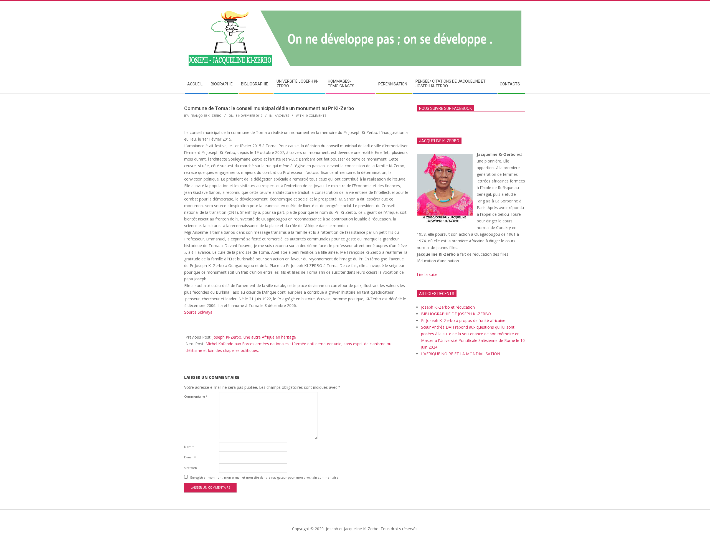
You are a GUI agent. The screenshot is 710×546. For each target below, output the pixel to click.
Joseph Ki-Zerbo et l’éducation (448, 307)
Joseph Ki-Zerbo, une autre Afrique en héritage (254, 337)
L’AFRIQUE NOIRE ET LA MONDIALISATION (460, 353)
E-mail (190, 457)
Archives (282, 115)
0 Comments (316, 115)
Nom (189, 447)
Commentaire (195, 396)
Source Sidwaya (198, 312)
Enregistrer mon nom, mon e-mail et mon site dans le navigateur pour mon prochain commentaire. (264, 477)
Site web (190, 468)
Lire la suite (427, 274)
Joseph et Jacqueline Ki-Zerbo (352, 528)
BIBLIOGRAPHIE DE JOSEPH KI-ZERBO (456, 313)
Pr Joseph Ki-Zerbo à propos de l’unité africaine (463, 320)
